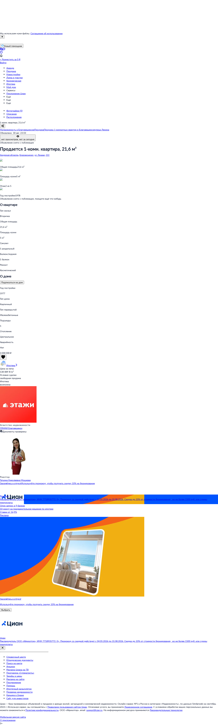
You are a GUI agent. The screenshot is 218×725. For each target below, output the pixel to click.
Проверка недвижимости (19, 691)
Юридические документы (19, 660)
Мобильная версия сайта (13, 716)
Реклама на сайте (15, 679)
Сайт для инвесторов (17, 698)
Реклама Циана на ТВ (17, 669)
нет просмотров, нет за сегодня (17, 139)
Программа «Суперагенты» (20, 672)
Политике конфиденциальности (42, 710)
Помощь (10, 685)
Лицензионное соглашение (138, 706)
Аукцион (10, 666)
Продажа (11, 71)
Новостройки (13, 74)
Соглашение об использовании (46, 33)
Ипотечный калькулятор (19, 688)
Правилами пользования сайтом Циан (67, 706)
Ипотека (10, 83)
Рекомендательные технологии (166, 710)
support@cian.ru (94, 710)
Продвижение (13, 682)
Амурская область (9, 155)
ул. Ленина (39, 155)
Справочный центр (16, 656)
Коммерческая (13, 80)
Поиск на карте (14, 663)
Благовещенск (26, 155)
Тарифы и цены (14, 676)
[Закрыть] (2, 37)
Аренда (10, 67)
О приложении (7, 720)
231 (47, 155)
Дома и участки (14, 77)
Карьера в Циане (15, 695)
